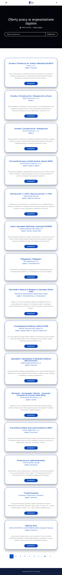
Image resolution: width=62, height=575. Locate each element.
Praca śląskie (26, 27)
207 (45, 556)
